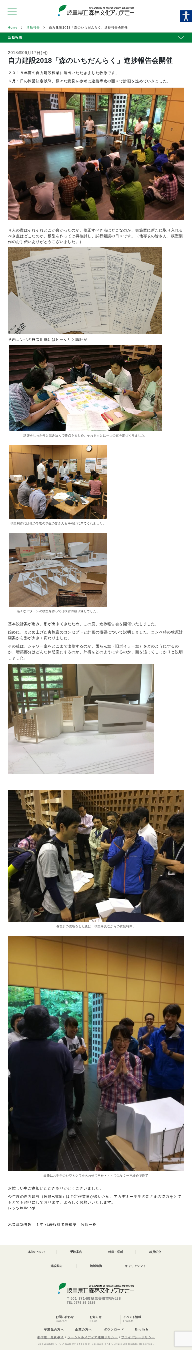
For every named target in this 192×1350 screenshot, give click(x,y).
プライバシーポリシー (138, 1337)
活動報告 (33, 27)
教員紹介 (155, 1252)
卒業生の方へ (54, 1329)
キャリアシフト (135, 1266)
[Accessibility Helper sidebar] (186, 16)
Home (13, 27)
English (141, 1329)
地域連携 (96, 1266)
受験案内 (76, 1252)
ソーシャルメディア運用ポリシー (93, 1337)
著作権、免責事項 (50, 1337)
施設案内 (56, 1266)
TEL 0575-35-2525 (81, 1302)
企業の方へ (83, 1329)
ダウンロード (114, 1329)
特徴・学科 (115, 1252)
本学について (37, 1252)
